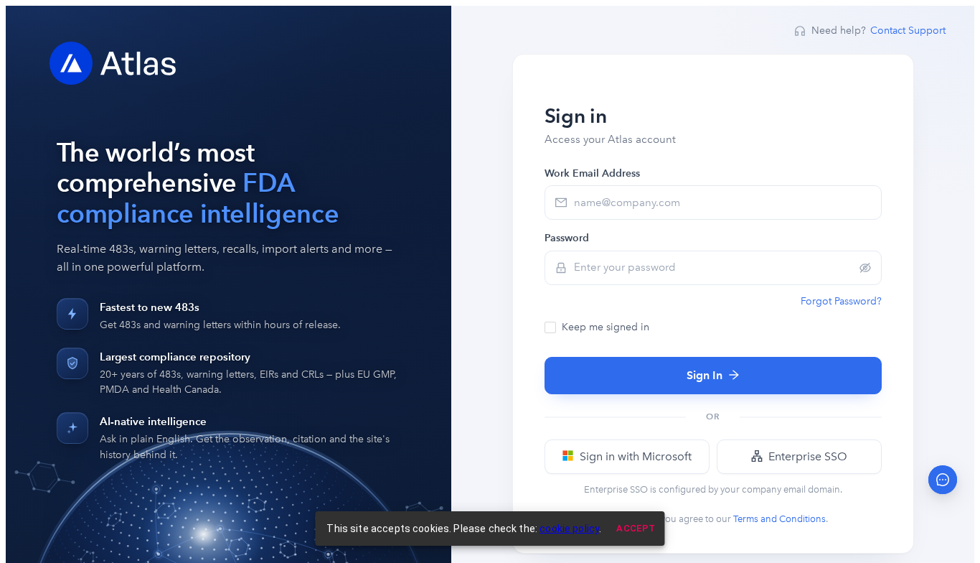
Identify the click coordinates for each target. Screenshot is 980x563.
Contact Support (908, 30)
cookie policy (569, 528)
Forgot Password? (841, 301)
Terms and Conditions (779, 518)
